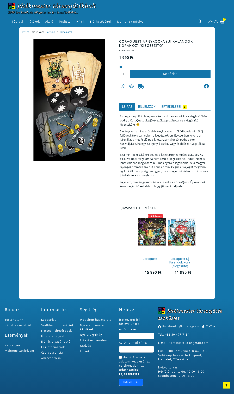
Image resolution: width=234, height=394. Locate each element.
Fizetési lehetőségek (56, 331)
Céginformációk (53, 347)
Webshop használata (96, 320)
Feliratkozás (131, 382)
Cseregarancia (52, 352)
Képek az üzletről (18, 325)
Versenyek (13, 345)
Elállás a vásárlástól (56, 341)
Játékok (51, 32)
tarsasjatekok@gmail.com (188, 343)
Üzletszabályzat (53, 336)
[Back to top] (226, 385)
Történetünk (14, 320)
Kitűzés (85, 346)
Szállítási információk (57, 325)
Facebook (169, 326)
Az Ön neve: (128, 329)
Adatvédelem (51, 358)
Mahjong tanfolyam (19, 351)
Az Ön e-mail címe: (133, 342)
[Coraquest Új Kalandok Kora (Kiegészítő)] (181, 232)
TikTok (210, 326)
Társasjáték (66, 32)
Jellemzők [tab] (147, 106)
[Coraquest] (152, 232)
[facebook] (206, 86)
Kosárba (170, 73)
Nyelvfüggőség (91, 335)
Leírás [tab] (127, 106)
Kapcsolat (48, 320)
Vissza (25, 32)
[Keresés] (199, 21)
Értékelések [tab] (173, 106)
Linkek (85, 351)
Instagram (191, 326)
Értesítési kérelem (94, 340)
